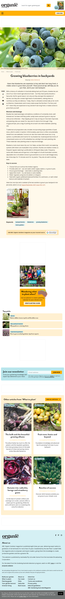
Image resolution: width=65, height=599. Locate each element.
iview (52, 563)
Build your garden (8, 577)
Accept (60, 593)
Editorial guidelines (34, 586)
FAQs (19, 581)
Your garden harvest (9, 583)
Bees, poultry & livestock (17, 323)
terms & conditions (49, 377)
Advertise (31, 577)
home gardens (20, 225)
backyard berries (20, 222)
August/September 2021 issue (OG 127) (33, 185)
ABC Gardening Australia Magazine (39, 588)
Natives (12, 315)
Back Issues (22, 586)
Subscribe (59, 13)
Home (2, 71)
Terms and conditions (35, 581)
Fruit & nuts (17, 71)
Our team (21, 579)
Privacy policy (32, 583)
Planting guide (7, 581)
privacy (52, 375)
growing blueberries (41, 222)
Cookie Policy (22, 596)
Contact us (31, 579)
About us (21, 577)
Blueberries (30, 222)
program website (7, 566)
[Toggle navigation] (2, 13)
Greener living (6, 586)
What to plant (9, 71)
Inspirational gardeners (17, 331)
